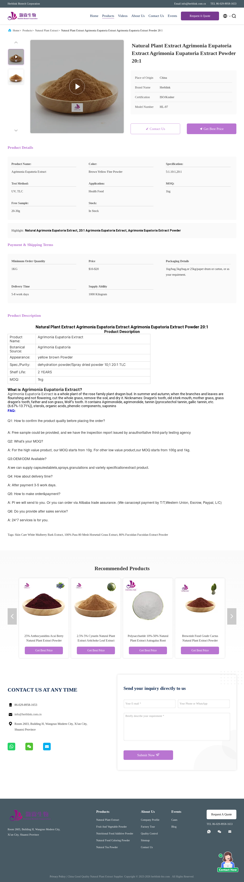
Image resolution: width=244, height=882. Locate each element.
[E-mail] (51, 749)
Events (172, 16)
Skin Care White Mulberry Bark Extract (39, 534)
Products (108, 16)
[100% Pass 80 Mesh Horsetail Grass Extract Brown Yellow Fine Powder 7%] (96, 603)
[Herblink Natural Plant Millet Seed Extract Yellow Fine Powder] (148, 603)
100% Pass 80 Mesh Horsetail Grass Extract (90, 534)
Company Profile (150, 819)
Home (94, 16)
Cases (174, 819)
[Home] (23, 16)
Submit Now (146, 755)
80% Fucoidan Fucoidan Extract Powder (143, 534)
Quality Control (149, 833)
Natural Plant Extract (46, 30)
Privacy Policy (58, 876)
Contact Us (156, 16)
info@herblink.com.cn (28, 714)
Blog (174, 826)
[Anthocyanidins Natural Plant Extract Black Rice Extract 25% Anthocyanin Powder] (200, 603)
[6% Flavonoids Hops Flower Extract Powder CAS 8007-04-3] (44, 603)
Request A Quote (200, 16)
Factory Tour (148, 826)
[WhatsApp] (16, 749)
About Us (138, 16)
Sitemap (145, 840)
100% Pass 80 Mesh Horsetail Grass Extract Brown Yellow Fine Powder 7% (96, 640)
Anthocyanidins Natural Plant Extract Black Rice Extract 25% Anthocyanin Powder (200, 640)
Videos (123, 16)
